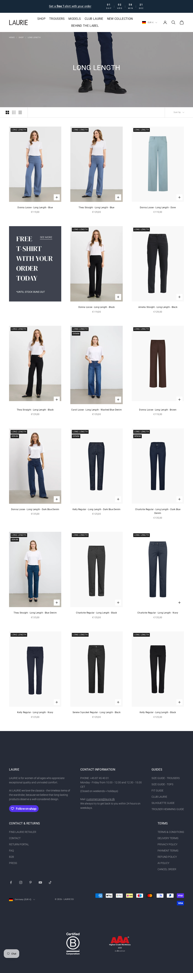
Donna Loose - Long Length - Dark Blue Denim (35, 509)
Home (12, 37)
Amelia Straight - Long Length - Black (157, 307)
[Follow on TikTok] (50, 882)
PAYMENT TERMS (168, 850)
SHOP (41, 19)
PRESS (13, 863)
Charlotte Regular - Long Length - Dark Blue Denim (157, 511)
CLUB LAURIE (94, 19)
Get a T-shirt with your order (70, 6)
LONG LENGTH (34, 37)
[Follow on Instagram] (21, 882)
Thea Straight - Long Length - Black (35, 409)
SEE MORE (46, 237)
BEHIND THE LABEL (85, 25)
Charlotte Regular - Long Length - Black (96, 612)
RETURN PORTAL (19, 844)
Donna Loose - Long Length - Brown (157, 409)
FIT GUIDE (157, 790)
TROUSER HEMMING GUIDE (168, 809)
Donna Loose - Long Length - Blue (35, 207)
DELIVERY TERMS (168, 838)
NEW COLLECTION (120, 19)
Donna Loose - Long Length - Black (96, 307)
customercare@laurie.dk (100, 799)
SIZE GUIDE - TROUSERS (166, 778)
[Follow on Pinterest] (30, 882)
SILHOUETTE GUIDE (163, 802)
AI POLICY (163, 863)
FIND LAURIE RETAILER (22, 831)
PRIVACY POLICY (167, 844)
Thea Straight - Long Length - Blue (96, 207)
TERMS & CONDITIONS (171, 831)
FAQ (11, 850)
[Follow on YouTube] (40, 882)
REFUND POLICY (167, 856)
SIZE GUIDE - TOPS (162, 784)
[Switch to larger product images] (7, 112)
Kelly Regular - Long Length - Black (158, 712)
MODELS (74, 19)
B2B (11, 856)
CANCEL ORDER (167, 869)
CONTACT (15, 838)
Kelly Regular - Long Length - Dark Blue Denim (97, 509)
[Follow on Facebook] (11, 882)
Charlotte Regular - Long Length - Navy (157, 612)
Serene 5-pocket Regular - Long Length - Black (96, 712)
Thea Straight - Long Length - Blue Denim (35, 612)
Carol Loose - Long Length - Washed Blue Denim (96, 409)
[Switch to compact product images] (20, 112)
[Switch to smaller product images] (13, 112)
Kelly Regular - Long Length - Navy (35, 712)
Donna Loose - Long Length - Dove (158, 207)
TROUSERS (57, 19)
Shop (21, 37)
